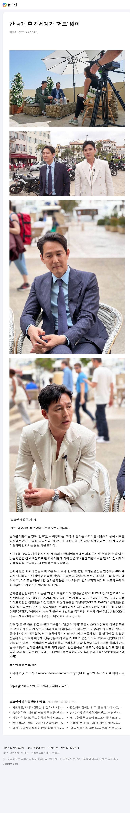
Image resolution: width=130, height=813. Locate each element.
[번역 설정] (107, 41)
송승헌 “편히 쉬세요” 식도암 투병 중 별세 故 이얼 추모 (38, 712)
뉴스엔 (12, 4)
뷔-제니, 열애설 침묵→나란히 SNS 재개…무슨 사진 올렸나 (38, 728)
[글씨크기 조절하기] (114, 41)
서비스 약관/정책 (70, 747)
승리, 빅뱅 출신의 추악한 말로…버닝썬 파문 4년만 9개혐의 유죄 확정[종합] (96, 712)
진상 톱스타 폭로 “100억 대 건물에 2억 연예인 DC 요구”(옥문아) (38, 722)
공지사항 (53, 747)
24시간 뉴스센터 (36, 747)
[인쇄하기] (121, 41)
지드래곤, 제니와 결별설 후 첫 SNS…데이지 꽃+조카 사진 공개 (38, 707)
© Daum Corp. (11, 763)
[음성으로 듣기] (101, 41)
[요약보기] (94, 41)
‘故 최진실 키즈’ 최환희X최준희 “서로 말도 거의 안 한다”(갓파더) (96, 728)
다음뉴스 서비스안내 (14, 747)
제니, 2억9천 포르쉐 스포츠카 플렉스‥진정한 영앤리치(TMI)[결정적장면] (96, 717)
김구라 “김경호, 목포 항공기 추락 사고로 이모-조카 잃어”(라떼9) (38, 717)
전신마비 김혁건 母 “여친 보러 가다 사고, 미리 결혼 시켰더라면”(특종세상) (96, 707)
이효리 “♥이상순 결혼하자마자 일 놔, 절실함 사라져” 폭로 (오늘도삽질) (96, 722)
